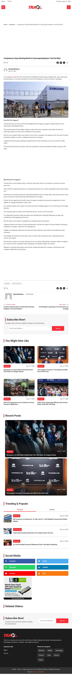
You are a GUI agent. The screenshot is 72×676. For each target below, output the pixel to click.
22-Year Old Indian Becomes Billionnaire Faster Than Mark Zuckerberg (35, 544)
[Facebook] (19, 561)
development (15, 77)
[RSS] (52, 573)
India (49, 655)
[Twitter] (52, 561)
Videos (41, 660)
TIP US (9, 1)
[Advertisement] (36, 17)
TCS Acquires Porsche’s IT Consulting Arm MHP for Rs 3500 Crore (52, 370)
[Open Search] (69, 7)
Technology (17, 529)
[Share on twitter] (61, 62)
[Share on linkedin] (64, 62)
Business (16, 516)
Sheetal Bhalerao (14, 69)
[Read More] (19, 354)
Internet (56, 655)
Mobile (50, 650)
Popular (52, 509)
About (3, 1)
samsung (7, 283)
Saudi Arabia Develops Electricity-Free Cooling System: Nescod (33, 533)
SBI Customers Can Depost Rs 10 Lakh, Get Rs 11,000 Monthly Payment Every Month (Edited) (40, 520)
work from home (16, 283)
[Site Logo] (35, 7)
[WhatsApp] (19, 567)
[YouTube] (19, 573)
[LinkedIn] (52, 567)
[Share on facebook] (58, 62)
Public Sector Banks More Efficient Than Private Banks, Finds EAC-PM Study (52, 403)
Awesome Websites (38, 672)
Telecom (41, 655)
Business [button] (12, 24)
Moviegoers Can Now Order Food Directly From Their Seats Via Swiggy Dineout (18, 370)
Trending (20, 509)
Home (5, 24)
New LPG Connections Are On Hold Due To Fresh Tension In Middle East (19, 403)
